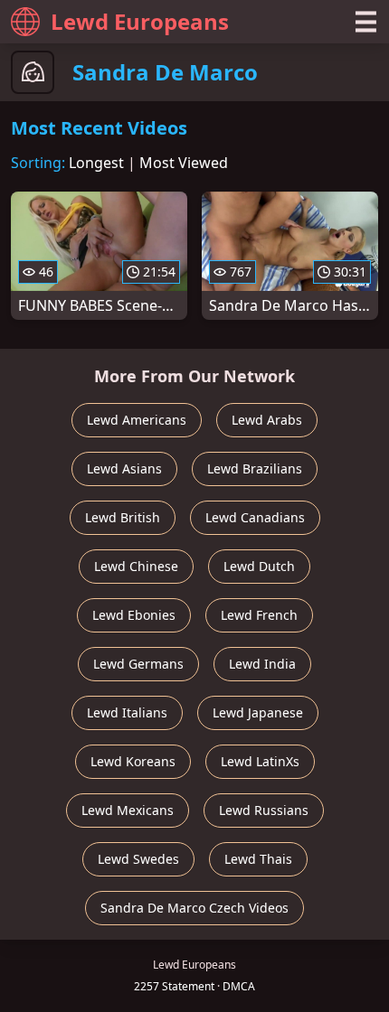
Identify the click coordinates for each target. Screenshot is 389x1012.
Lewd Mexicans (127, 810)
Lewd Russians (263, 810)
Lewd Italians (127, 712)
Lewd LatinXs (260, 761)
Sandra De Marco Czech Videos (194, 907)
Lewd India (262, 663)
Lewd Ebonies (134, 614)
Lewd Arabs (267, 419)
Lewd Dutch (259, 566)
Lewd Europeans (140, 21)
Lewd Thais (258, 858)
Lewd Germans (138, 663)
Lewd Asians (124, 468)
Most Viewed (183, 163)
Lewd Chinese (136, 566)
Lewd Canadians (255, 517)
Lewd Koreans (133, 761)
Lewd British (122, 517)
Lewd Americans (136, 419)
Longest (96, 163)
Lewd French (259, 614)
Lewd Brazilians (254, 468)
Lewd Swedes (138, 858)
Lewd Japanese (258, 712)
